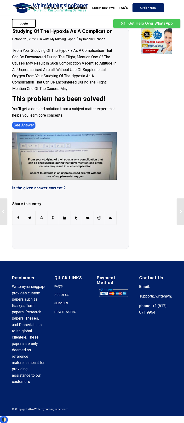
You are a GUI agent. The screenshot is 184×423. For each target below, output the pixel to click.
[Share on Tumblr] (76, 218)
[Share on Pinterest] (53, 218)
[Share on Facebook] (18, 218)
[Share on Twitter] (29, 218)
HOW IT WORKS (65, 312)
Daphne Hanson (94, 39)
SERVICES (61, 303)
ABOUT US (61, 295)
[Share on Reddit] (99, 218)
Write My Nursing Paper (59, 39)
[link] (23, 125)
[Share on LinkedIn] (64, 218)
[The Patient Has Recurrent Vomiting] (3, 211)
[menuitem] (19, 8)
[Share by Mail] (110, 218)
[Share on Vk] (87, 218)
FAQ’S (58, 286)
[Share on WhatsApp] (41, 218)
